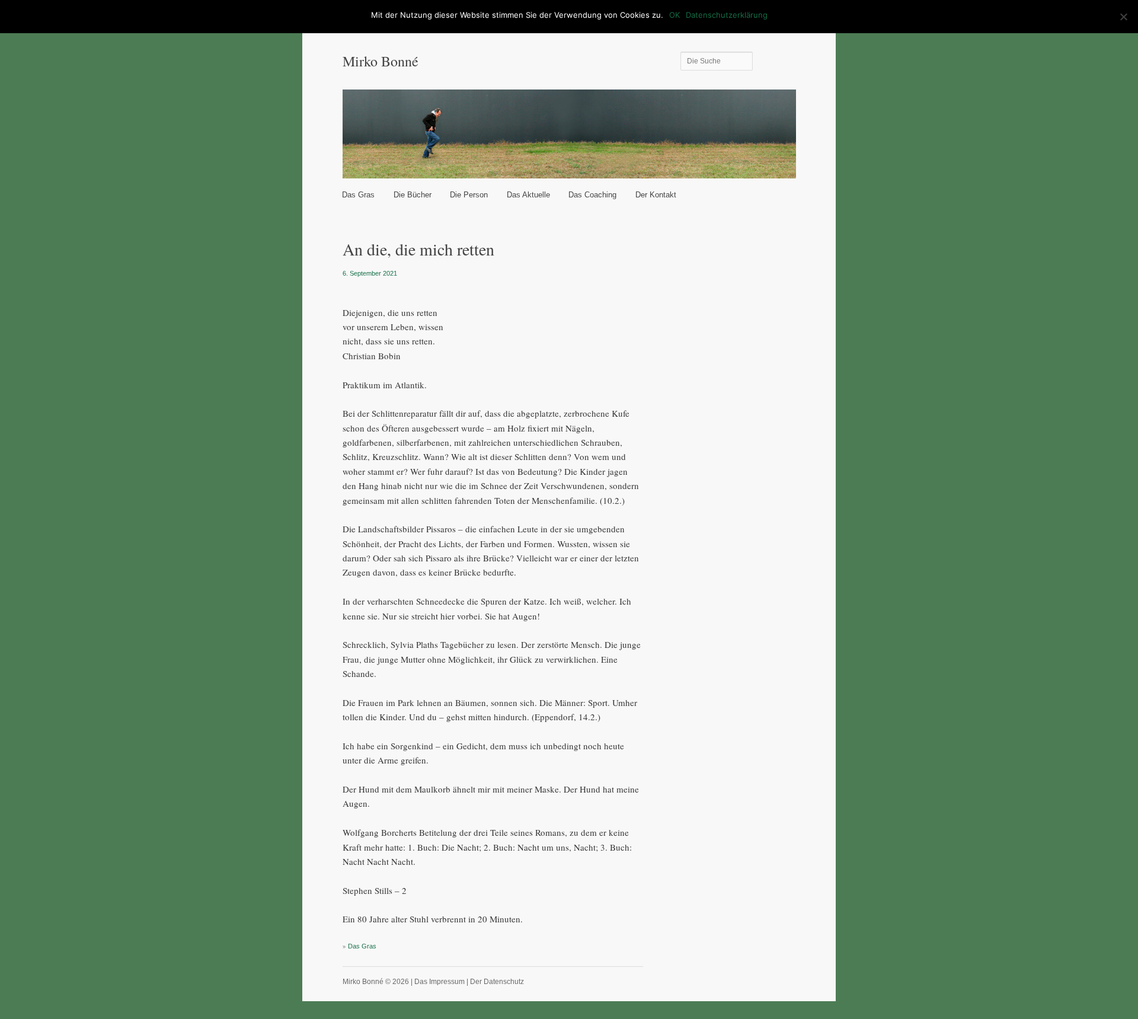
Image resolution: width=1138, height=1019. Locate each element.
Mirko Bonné (380, 61)
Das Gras (358, 194)
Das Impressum (439, 982)
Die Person (469, 194)
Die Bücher (412, 194)
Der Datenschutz (497, 982)
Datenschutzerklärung (727, 15)
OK (674, 15)
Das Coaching (592, 194)
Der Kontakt (655, 194)
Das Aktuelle (528, 194)
